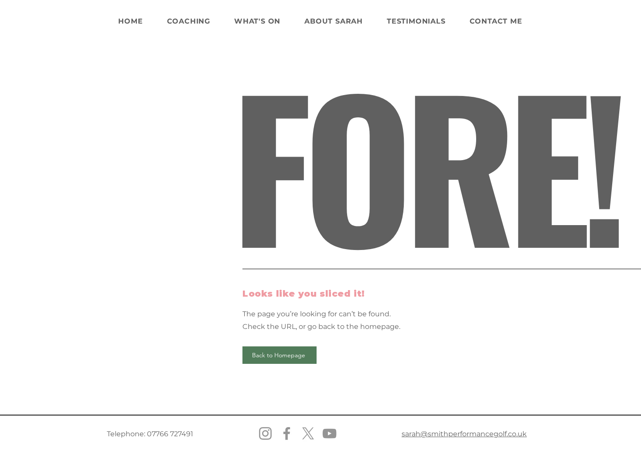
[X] (308, 433)
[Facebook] (286, 433)
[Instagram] (265, 433)
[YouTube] (329, 433)
